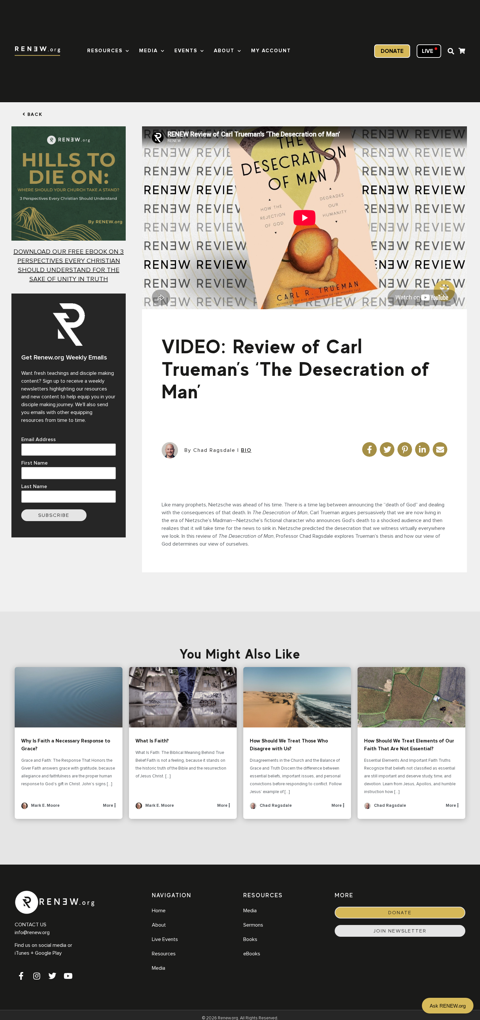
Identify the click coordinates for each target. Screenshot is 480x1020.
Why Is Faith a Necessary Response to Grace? (68, 697)
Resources (104, 50)
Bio (246, 450)
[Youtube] (68, 976)
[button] (451, 51)
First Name (34, 463)
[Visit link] (461, 52)
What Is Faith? (183, 697)
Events (185, 50)
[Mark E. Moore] (24, 808)
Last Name (34, 486)
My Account (271, 50)
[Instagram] (36, 976)
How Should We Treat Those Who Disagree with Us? (297, 697)
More (108, 806)
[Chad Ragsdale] (253, 808)
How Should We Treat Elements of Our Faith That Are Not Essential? (411, 697)
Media (148, 50)
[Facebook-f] (21, 976)
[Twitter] (52, 976)
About (224, 50)
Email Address (38, 439)
